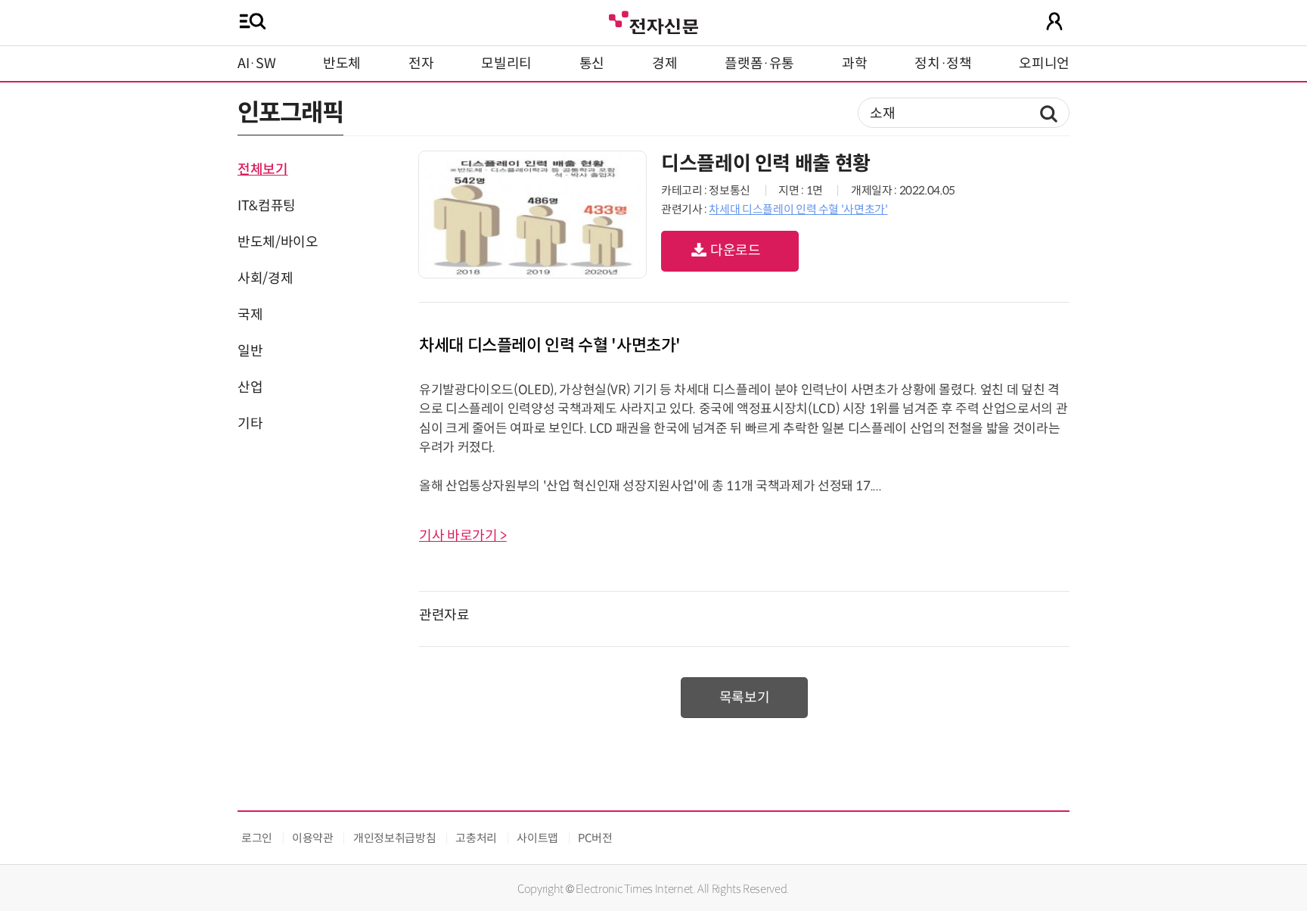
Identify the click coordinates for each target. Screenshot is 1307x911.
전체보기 (262, 169)
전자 (420, 63)
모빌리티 (506, 63)
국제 (249, 314)
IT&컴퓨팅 (266, 205)
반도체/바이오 (277, 242)
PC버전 (595, 838)
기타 (249, 423)
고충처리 (476, 838)
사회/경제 (265, 278)
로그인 (256, 838)
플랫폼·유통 (759, 63)
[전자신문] (653, 21)
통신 (591, 63)
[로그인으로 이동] (1054, 21)
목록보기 (744, 697)
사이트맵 (537, 838)
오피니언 (1044, 63)
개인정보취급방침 (394, 838)
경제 (664, 63)
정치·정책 (942, 63)
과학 (854, 63)
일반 (249, 351)
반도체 (342, 63)
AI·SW (256, 63)
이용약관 (313, 838)
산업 (249, 387)
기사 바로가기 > (463, 535)
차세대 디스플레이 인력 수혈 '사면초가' (798, 209)
